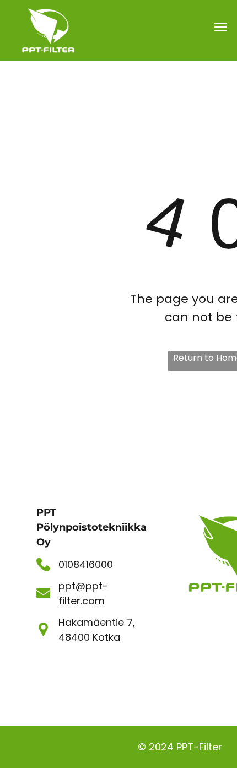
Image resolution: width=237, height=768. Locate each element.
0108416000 (85, 564)
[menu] (220, 27)
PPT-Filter (199, 747)
